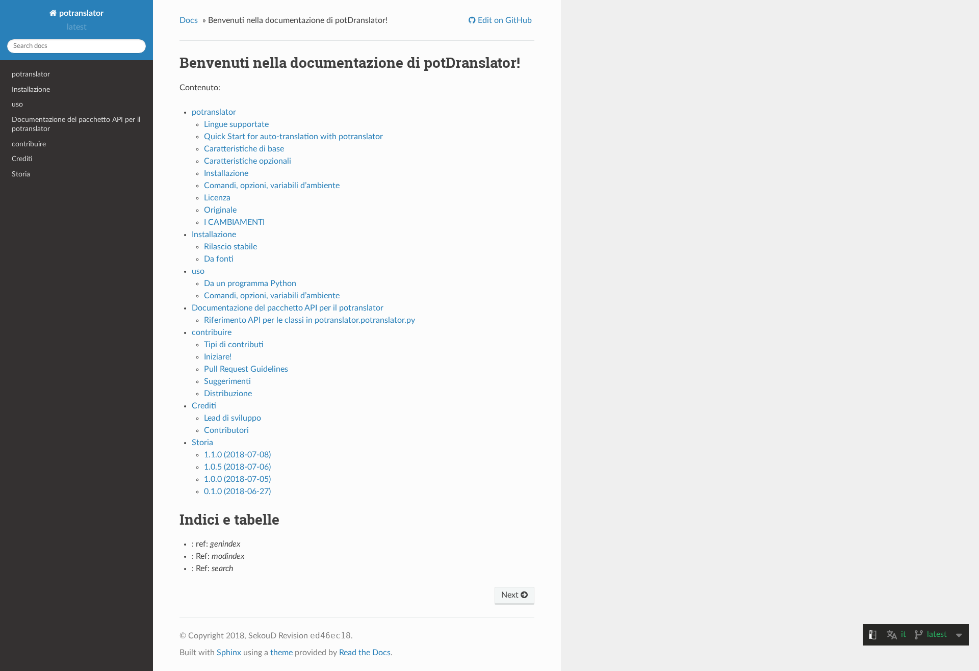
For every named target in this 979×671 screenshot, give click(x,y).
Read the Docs (365, 653)
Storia (21, 174)
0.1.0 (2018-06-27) (237, 491)
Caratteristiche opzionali (247, 161)
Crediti (22, 159)
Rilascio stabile (230, 247)
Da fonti (219, 259)
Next (511, 595)
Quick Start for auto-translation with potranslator (293, 137)
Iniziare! (217, 357)
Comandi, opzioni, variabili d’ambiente (272, 186)
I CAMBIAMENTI (234, 222)
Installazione (31, 89)
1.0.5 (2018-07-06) (237, 467)
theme (281, 653)
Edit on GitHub (504, 20)
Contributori (226, 430)
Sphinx (229, 653)
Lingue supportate (236, 124)
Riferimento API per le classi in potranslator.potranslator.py (309, 320)
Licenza (217, 198)
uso (17, 104)
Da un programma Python (250, 283)
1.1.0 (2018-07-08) (237, 455)
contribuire (29, 144)
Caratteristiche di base (244, 149)
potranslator (80, 13)
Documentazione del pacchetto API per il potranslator (76, 124)
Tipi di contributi (234, 345)
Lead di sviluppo (232, 418)
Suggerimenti (227, 381)
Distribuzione (228, 394)
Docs (188, 20)
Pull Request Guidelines (246, 369)
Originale (220, 210)
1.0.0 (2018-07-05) (237, 479)
